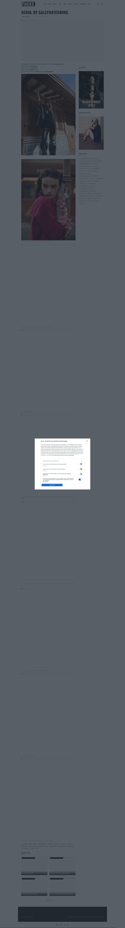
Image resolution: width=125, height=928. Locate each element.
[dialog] (62, 464)
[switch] (80, 464)
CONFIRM (52, 485)
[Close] (87, 441)
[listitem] (62, 461)
